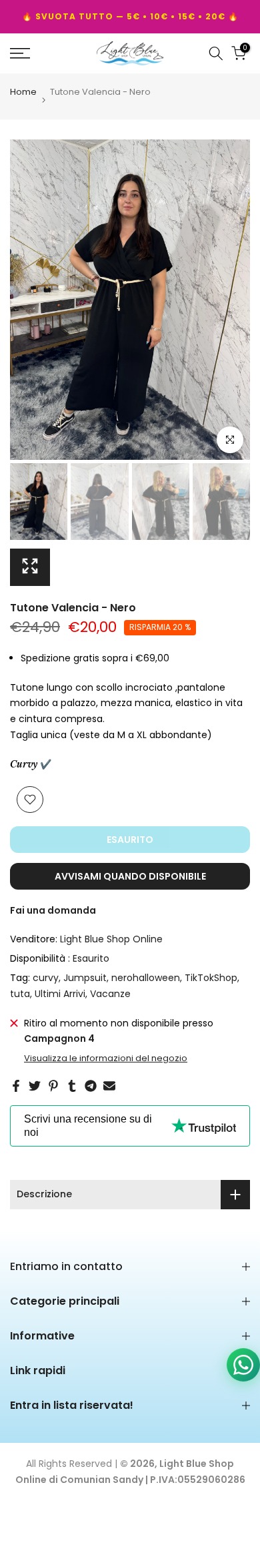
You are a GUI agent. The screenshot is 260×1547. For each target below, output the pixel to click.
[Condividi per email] (109, 1086)
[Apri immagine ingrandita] (30, 567)
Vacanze (110, 993)
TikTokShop (211, 977)
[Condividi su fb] (16, 1086)
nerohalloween (145, 977)
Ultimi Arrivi (60, 993)
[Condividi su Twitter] (35, 1086)
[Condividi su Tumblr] (72, 1086)
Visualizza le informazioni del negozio (105, 1058)
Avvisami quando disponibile (130, 876)
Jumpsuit (85, 977)
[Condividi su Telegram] (91, 1086)
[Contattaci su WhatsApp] (243, 1367)
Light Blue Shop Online (111, 939)
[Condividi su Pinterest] (53, 1086)
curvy (46, 977)
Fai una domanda (53, 910)
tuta (20, 993)
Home (23, 92)
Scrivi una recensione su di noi (88, 1125)
